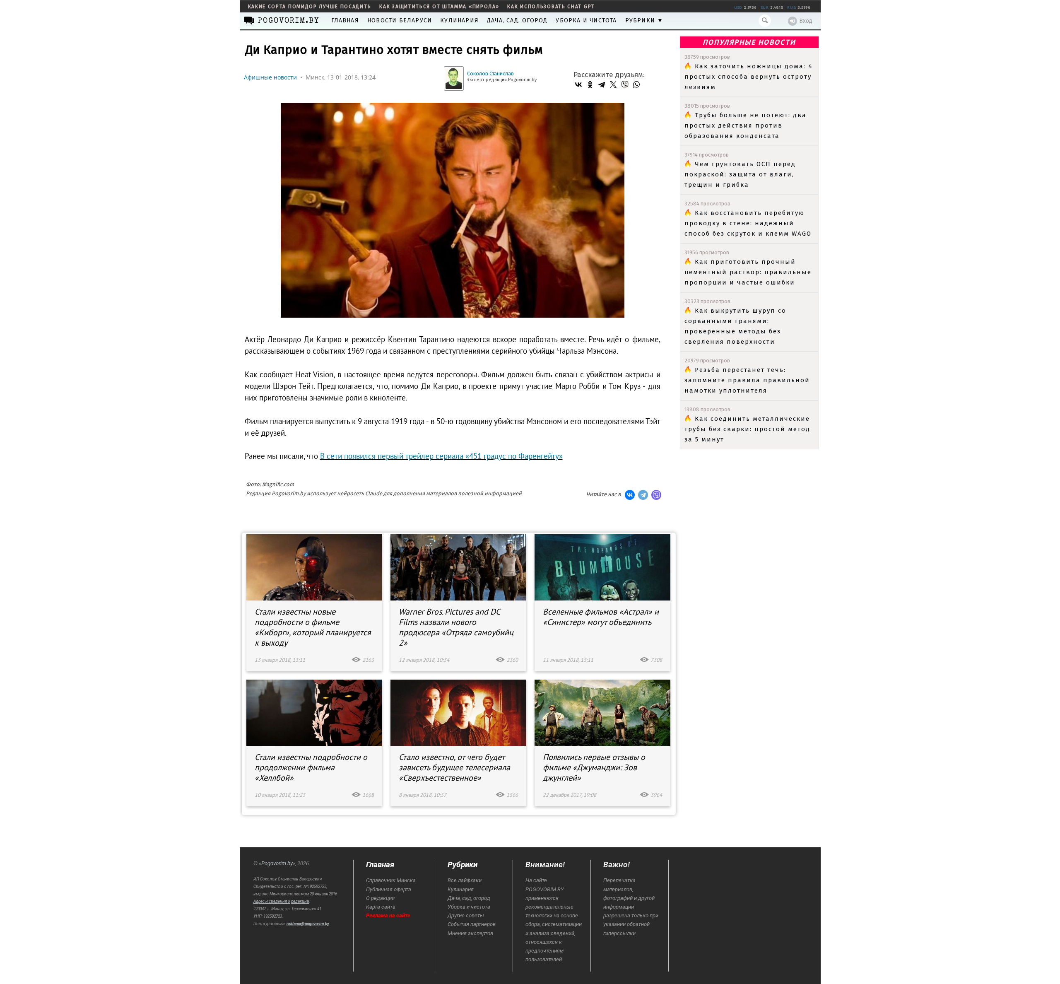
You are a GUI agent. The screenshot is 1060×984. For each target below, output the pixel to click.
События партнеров (472, 924)
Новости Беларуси (399, 20)
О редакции (380, 898)
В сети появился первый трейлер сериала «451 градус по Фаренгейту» (441, 456)
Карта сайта (380, 907)
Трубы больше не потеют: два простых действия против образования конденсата (745, 125)
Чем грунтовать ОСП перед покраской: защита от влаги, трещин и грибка (740, 174)
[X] (613, 84)
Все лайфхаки (465, 880)
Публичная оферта (388, 889)
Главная (345, 20)
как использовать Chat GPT (551, 7)
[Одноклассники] (590, 84)
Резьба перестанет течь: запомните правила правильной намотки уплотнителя (747, 380)
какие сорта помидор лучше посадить (309, 7)
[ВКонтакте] (578, 84)
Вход (805, 20)
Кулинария (459, 20)
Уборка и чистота (586, 20)
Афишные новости (270, 77)
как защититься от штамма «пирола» (439, 7)
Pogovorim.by (277, 863)
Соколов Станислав (490, 73)
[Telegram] (602, 84)
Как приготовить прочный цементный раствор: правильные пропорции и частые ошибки (748, 272)
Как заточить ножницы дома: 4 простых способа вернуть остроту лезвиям (748, 77)
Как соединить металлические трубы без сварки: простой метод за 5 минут (747, 429)
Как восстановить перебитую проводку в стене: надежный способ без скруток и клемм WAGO (748, 223)
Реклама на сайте (388, 915)
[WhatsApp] (636, 84)
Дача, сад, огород (517, 20)
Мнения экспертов (470, 933)
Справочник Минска (391, 880)
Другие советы (466, 915)
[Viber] (625, 84)
